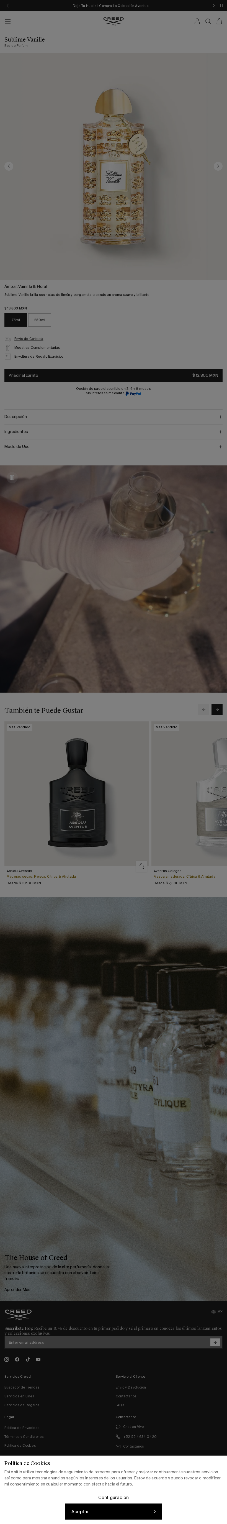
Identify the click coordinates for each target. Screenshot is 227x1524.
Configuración (113, 1497)
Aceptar (80, 1511)
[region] (113, 1490)
